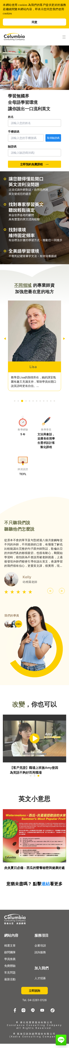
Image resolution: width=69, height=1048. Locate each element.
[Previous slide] (5, 338)
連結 (45, 883)
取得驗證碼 (53, 137)
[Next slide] (64, 338)
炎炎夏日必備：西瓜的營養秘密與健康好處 (34, 868)
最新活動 (10, 979)
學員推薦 (10, 959)
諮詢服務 (40, 952)
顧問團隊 (10, 952)
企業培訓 (40, 945)
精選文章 (10, 945)
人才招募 (40, 978)
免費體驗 (10, 965)
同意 (34, 22)
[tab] (14, 401)
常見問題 (10, 972)
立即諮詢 (34, 990)
